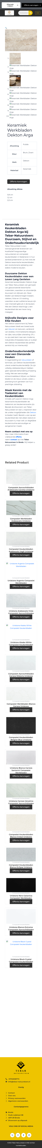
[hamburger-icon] (37, 13)
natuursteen (26, 360)
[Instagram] (29, 1135)
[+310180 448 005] (12, 1135)
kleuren (12, 329)
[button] (6, 28)
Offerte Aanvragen (18, 181)
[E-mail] (18, 1135)
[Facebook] (23, 1135)
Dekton (33, 412)
